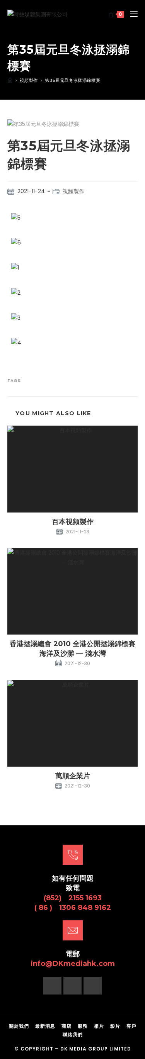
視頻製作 (73, 191)
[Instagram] (72, 986)
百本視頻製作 (73, 522)
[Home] (10, 80)
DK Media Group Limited (95, 1048)
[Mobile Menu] (131, 14)
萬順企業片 (72, 776)
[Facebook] (52, 986)
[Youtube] (93, 986)
